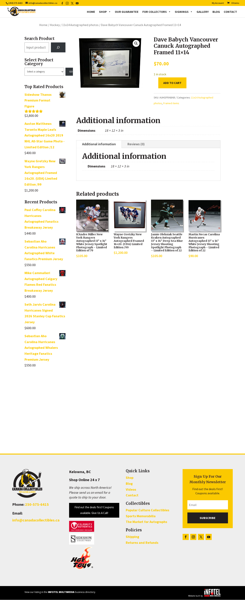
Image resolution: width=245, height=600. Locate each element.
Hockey (55, 25)
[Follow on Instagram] (193, 537)
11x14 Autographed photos (80, 25)
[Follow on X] (201, 537)
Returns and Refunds (142, 542)
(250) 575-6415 (15, 3)
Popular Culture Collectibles (147, 510)
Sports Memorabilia (141, 516)
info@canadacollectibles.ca (36, 520)
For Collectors (154, 12)
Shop (103, 12)
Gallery (203, 12)
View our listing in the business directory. (60, 592)
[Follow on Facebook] (186, 537)
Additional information (99, 144)
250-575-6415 (37, 504)
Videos (131, 489)
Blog (216, 12)
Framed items (171, 103)
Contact (230, 12)
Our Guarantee (127, 12)
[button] (136, 43)
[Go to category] (69, 72)
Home (91, 12)
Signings (182, 12)
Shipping (132, 536)
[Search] (58, 47)
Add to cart (172, 83)
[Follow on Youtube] (209, 537)
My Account (218, 3)
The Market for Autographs (146, 522)
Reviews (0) (136, 144)
